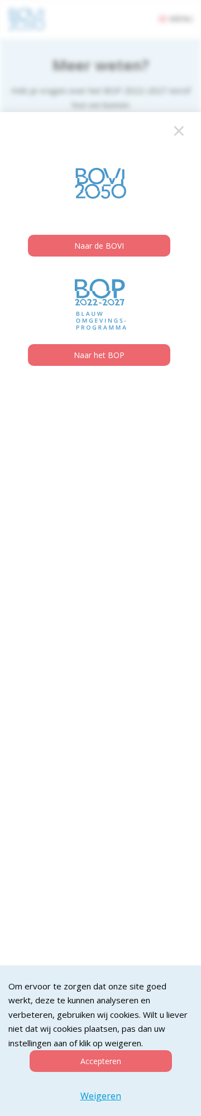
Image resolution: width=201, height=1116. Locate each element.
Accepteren (100, 1061)
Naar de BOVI (99, 245)
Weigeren (100, 1096)
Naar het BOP (99, 355)
